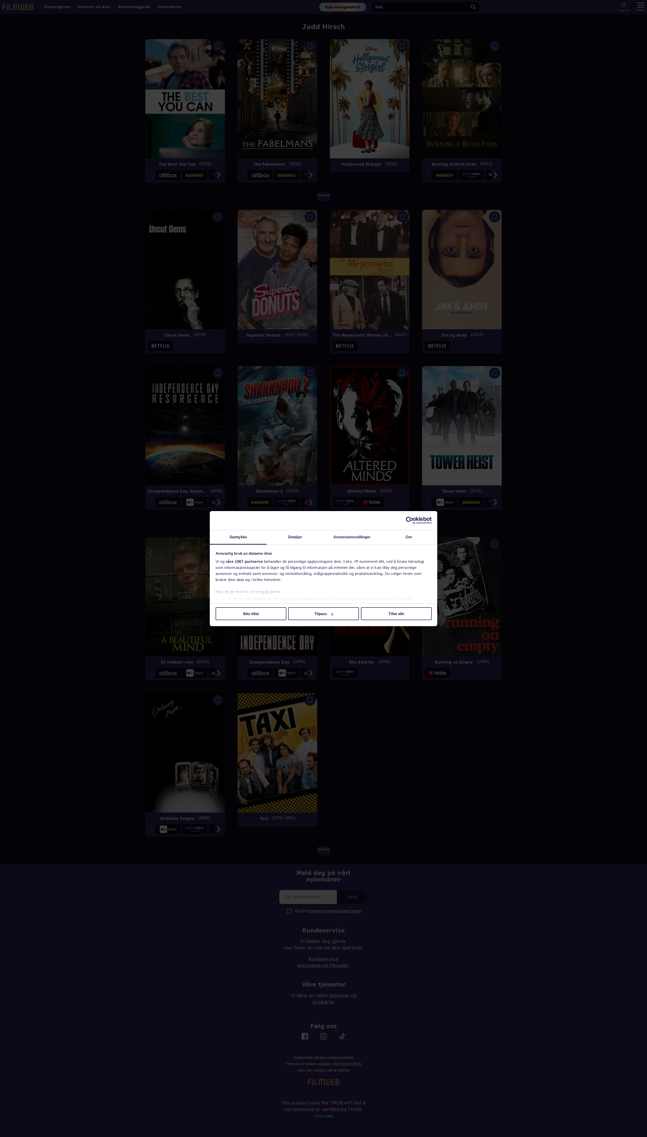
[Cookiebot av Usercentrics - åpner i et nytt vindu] (409, 520)
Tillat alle (396, 614)
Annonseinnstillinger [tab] (352, 537)
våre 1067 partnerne (244, 561)
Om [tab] (409, 537)
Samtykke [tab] (238, 537)
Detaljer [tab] (295, 537)
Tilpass (320, 614)
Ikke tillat (251, 614)
